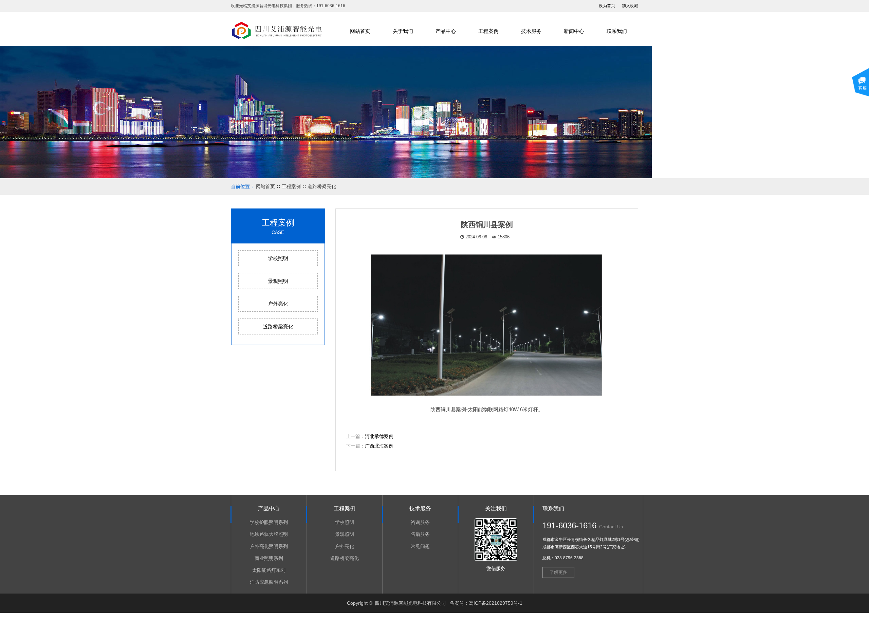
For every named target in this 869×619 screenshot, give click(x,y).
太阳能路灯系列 (268, 570)
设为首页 (607, 5)
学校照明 (278, 258)
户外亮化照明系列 (269, 546)
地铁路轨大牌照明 (269, 534)
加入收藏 (630, 5)
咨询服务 (420, 522)
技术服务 (531, 31)
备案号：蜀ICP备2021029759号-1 (486, 603)
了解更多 (558, 572)
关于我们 (403, 31)
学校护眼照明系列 (269, 522)
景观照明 (278, 281)
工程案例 (488, 31)
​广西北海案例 (379, 446)
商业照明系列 (269, 558)
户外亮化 (278, 304)
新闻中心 (574, 31)
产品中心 (446, 31)
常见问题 (420, 546)
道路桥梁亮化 (322, 186)
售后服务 (420, 534)
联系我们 (617, 31)
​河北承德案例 (379, 436)
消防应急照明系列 (269, 582)
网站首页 (360, 31)
